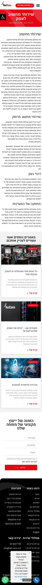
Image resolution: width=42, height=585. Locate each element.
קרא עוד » (32, 293)
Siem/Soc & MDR (13, 523)
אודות (37, 498)
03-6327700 (15, 544)
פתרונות (36, 502)
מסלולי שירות (33, 511)
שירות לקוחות (33, 515)
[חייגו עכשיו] (36, 580)
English (36, 532)
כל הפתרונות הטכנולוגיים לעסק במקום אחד (21, 273)
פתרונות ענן (34, 507)
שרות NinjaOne (14, 519)
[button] (3, 17)
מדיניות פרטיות (33, 528)
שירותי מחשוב (25, 78)
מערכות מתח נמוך (13, 515)
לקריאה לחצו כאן (29, 461)
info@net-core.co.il (12, 548)
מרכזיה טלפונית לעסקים (24, 385)
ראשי (37, 494)
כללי (25, 23)
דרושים (36, 523)
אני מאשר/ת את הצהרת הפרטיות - (21, 460)
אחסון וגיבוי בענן (14, 498)
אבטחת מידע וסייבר (12, 502)
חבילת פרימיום (33, 544)
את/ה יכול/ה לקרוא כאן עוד (20, 576)
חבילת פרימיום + (32, 548)
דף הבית (30, 23)
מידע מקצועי (34, 519)
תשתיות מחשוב (14, 511)
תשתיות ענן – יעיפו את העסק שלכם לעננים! (22, 329)
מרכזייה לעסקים (14, 507)
